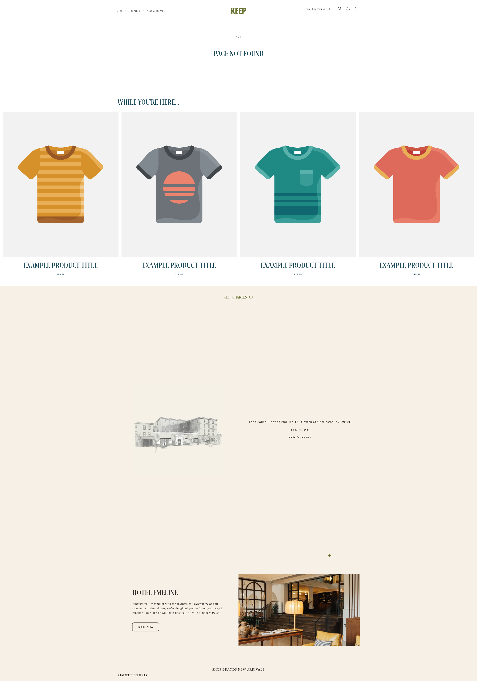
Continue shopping (239, 72)
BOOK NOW (145, 627)
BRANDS (229, 669)
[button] (122, 10)
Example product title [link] (61, 265)
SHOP (217, 669)
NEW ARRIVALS (251, 669)
